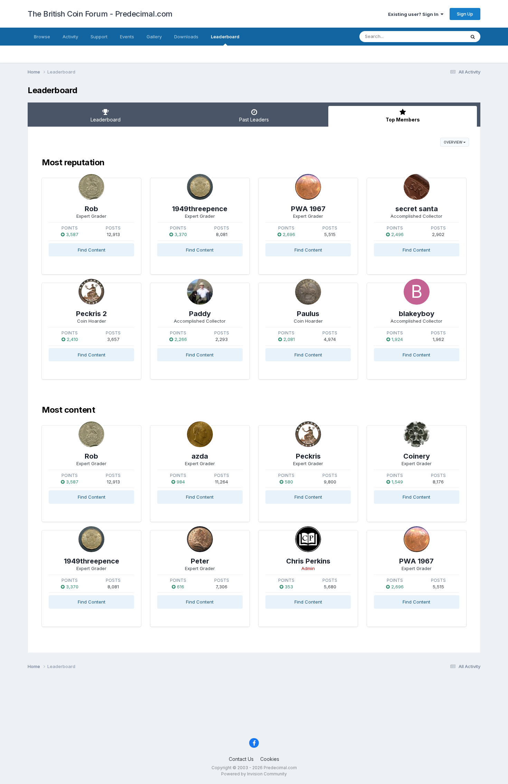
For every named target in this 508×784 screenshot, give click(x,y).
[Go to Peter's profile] (200, 539)
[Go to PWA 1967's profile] (308, 187)
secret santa (416, 209)
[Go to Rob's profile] (91, 187)
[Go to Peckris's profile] (308, 434)
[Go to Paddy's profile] (200, 292)
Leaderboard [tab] (106, 119)
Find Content (91, 250)
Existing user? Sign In (414, 14)
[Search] (472, 36)
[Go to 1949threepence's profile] (200, 187)
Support (99, 36)
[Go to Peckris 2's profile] (91, 292)
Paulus (308, 314)
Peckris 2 (91, 314)
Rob (91, 209)
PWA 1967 (308, 209)
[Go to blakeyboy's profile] (417, 292)
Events (127, 36)
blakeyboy (416, 314)
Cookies (269, 759)
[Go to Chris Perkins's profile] (308, 539)
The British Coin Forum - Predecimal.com (100, 13)
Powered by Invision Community (254, 773)
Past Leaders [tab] (254, 119)
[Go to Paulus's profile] (308, 292)
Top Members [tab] (403, 119)
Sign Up (465, 14)
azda (199, 456)
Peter (200, 561)
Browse (42, 36)
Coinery (416, 456)
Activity (70, 36)
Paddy (200, 314)
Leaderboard (225, 36)
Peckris (308, 456)
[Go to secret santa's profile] (417, 187)
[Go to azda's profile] (200, 434)
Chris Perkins (308, 561)
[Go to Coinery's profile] (417, 434)
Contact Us (241, 759)
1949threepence (199, 209)
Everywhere (444, 36)
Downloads (186, 36)
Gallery (154, 36)
